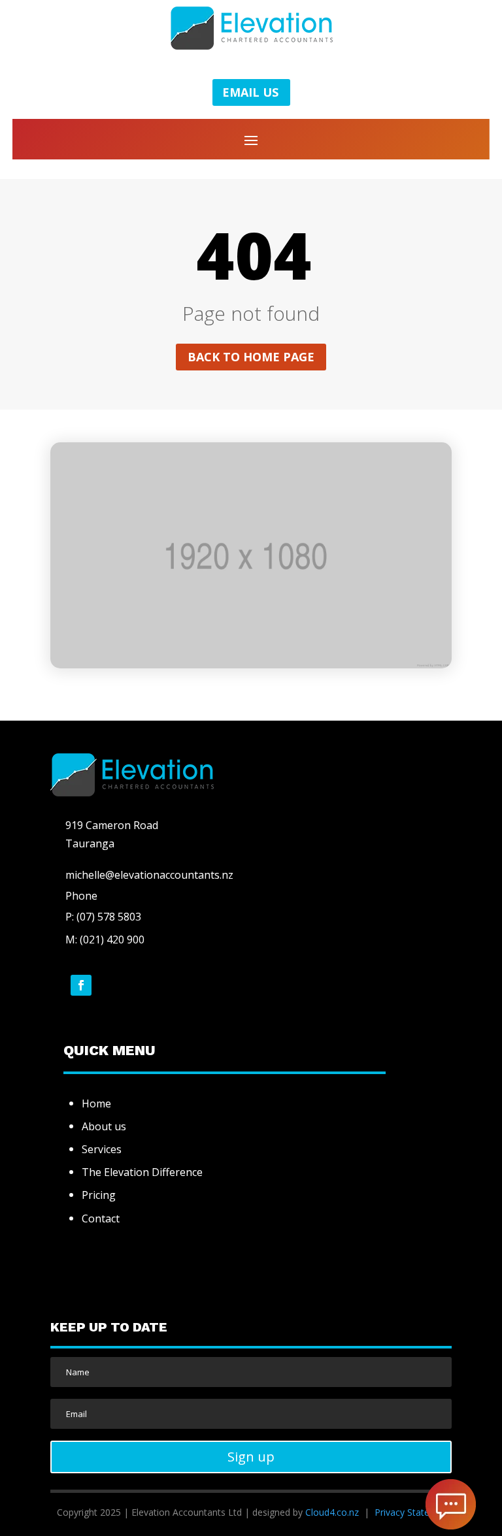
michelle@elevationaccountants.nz (149, 875)
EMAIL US (250, 92)
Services (102, 1149)
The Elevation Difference (142, 1172)
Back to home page (251, 357)
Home (96, 1103)
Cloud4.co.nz (332, 1512)
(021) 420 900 (112, 939)
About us (104, 1126)
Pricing (99, 1195)
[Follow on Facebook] (81, 985)
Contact (101, 1218)
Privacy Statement (413, 1512)
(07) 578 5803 (107, 916)
